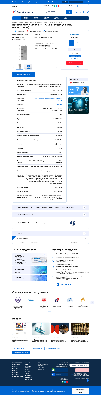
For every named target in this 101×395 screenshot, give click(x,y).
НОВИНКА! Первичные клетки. (20, 278)
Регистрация (16, 364)
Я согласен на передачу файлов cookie (80, 391)
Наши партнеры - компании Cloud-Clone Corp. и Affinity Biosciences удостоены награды (79, 340)
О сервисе (41, 369)
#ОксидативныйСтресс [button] (53, 348)
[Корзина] (74, 63)
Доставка (28, 5)
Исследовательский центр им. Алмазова (83, 298)
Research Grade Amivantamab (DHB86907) (67, 257)
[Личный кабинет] (77, 12)
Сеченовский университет (68, 297)
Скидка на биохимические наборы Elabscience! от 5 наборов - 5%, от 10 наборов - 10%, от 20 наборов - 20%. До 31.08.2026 (21, 259)
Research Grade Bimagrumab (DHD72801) (67, 254)
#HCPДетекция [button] (37, 348)
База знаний (65, 18)
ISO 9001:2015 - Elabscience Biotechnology (31, 223)
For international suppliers (43, 365)
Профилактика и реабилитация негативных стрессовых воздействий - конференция (59, 340)
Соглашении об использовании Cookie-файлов (51, 391)
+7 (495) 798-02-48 (62, 364)
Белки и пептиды (56, 18)
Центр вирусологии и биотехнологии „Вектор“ (42, 299)
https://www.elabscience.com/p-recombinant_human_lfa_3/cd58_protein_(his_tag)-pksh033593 (48, 197)
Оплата (22, 5)
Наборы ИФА (28, 373)
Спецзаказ (83, 17)
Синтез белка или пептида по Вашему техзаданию (77, 110)
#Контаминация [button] (19, 348)
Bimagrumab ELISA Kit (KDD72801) (65, 260)
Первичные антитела (36, 18)
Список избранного (66, 284)
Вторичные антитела (46, 18)
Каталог (21, 22)
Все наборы (28, 375)
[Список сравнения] (84, 12)
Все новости (41, 367)
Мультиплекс (28, 377)
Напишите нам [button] (83, 5)
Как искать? (15, 374)
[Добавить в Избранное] (71, 67)
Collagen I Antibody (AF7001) (63, 269)
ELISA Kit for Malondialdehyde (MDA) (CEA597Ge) (69, 276)
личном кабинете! (47, 2)
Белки (26, 364)
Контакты (14, 6)
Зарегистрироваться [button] (76, 2)
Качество (14, 5)
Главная (14, 22)
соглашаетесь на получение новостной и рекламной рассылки (81, 375)
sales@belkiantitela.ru (69, 5)
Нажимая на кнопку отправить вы (81, 374)
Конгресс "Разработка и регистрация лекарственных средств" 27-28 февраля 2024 (39, 340)
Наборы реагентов (26, 18)
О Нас (35, 5)
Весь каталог (28, 379)
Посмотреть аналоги (51, 31)
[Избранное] (81, 12)
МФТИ (27, 296)
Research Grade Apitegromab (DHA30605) (67, 266)
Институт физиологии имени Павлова (56, 298)
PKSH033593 (20, 31)
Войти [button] (65, 2)
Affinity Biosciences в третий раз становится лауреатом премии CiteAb (20, 340)
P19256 (59, 104)
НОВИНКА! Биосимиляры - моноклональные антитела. (20, 270)
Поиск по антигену (17, 376)
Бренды (74, 17)
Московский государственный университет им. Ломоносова (17, 299)
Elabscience (74, 37)
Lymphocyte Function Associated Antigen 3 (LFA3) (48, 99)
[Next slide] (92, 302)
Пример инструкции (35, 31)
